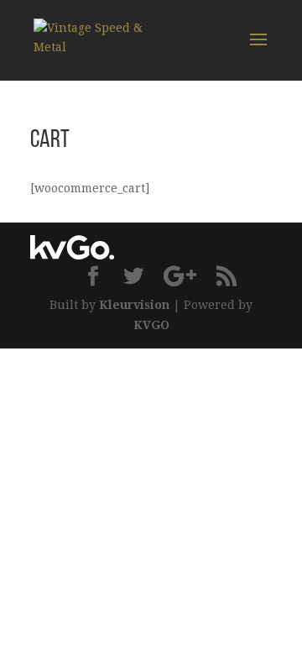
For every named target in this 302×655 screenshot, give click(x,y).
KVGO (151, 325)
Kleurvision (134, 305)
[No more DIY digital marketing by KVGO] (72, 255)
